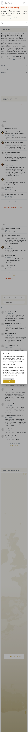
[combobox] (14, 23)
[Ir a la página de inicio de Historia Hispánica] (7, 3)
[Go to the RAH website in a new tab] (2, 3)
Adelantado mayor (7, 18)
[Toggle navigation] (25, 3)
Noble (15, 18)
